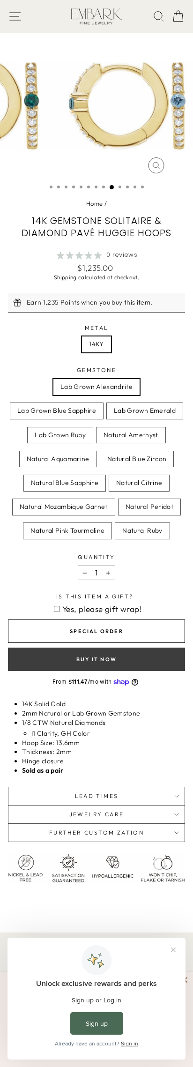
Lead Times (97, 795)
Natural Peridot (149, 506)
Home (94, 203)
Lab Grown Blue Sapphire (56, 410)
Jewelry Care (96, 814)
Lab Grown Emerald (145, 410)
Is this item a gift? (95, 596)
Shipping (65, 277)
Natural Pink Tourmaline (67, 530)
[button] (178, 16)
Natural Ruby (142, 530)
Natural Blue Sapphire (64, 482)
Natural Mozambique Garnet (64, 506)
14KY (96, 344)
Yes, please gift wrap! (101, 609)
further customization (96, 832)
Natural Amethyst (131, 435)
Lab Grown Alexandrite (96, 386)
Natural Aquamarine (58, 459)
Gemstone (96, 369)
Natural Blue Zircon (137, 459)
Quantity (96, 556)
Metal (97, 327)
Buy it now (96, 659)
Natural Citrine (139, 482)
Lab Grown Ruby (60, 435)
